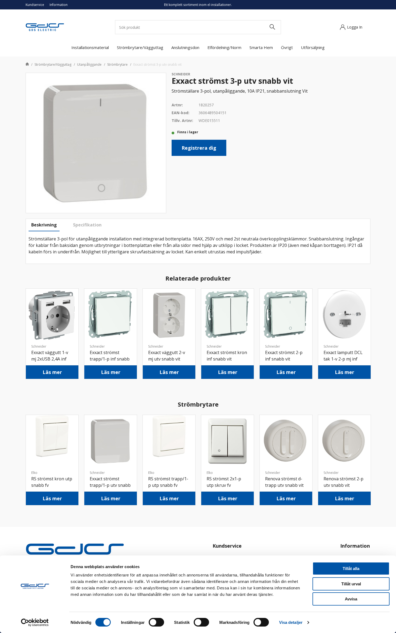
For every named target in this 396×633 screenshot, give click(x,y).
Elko (34, 472)
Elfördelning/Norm (224, 47)
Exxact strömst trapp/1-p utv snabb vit (110, 485)
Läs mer (52, 372)
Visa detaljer (291, 622)
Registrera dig (199, 148)
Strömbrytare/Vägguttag (140, 47)
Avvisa (351, 599)
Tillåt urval (351, 584)
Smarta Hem (261, 47)
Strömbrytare (117, 64)
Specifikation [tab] (87, 225)
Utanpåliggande (89, 64)
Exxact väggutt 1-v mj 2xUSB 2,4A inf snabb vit (49, 358)
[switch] (156, 622)
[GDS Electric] (45, 27)
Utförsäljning (313, 47)
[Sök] (272, 27)
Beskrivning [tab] (44, 225)
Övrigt (287, 47)
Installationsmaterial (90, 47)
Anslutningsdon (185, 47)
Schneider (181, 74)
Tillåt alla (351, 568)
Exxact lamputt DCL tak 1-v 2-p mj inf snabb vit (343, 358)
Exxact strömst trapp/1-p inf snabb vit (110, 358)
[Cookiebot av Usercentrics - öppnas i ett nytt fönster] (34, 622)
